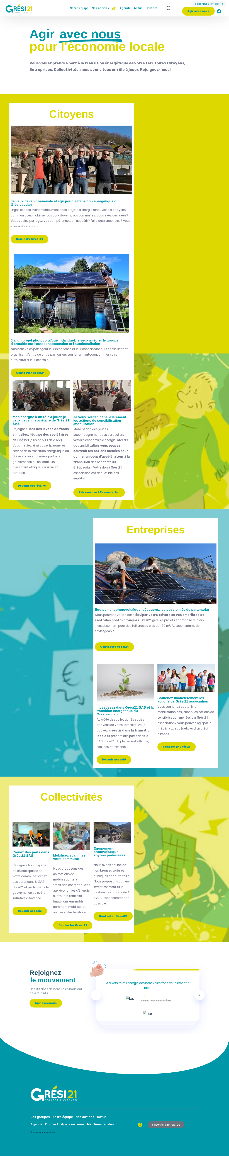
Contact (152, 8)
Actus (138, 8)
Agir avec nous (73, 1124)
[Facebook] (219, 11)
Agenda (125, 8)
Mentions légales (100, 1124)
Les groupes (40, 1117)
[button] (168, 8)
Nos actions (100, 8)
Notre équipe (79, 8)
